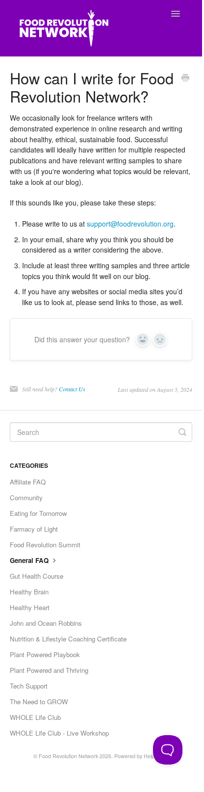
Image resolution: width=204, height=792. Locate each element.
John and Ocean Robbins (46, 623)
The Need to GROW (39, 701)
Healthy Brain (29, 591)
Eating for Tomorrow (38, 513)
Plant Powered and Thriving (49, 670)
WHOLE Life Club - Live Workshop (59, 733)
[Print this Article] (185, 78)
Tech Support (29, 685)
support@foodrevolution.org (130, 224)
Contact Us (72, 389)
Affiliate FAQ (28, 481)
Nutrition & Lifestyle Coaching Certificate (68, 638)
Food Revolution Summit (45, 544)
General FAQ (30, 560)
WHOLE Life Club (35, 717)
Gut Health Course (36, 576)
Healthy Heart (30, 607)
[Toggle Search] (182, 432)
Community (26, 497)
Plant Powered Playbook (45, 654)
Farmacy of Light (34, 529)
